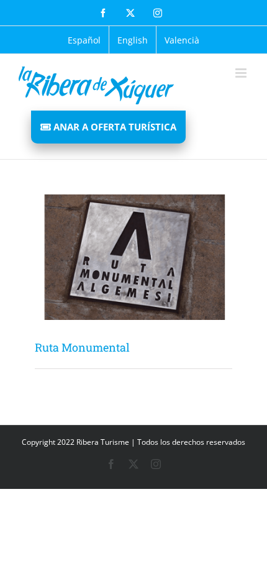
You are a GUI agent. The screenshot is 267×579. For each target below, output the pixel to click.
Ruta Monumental (82, 347)
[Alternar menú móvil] (241, 73)
